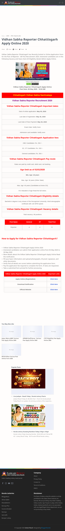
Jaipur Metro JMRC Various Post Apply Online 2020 (10, 339)
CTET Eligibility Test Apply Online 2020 (52, 339)
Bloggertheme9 (45, 528)
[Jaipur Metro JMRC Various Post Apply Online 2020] (11, 331)
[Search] (62, 2)
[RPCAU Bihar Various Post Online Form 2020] (11, 350)
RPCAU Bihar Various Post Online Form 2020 (10, 357)
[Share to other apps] (26, 49)
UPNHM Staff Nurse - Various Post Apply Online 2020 (32, 339)
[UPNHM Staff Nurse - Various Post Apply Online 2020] (32, 331)
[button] (59, 2)
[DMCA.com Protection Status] (32, 84)
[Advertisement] (32, 19)
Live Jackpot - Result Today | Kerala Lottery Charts (29, 396)
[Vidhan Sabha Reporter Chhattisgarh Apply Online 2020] (32, 71)
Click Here (54, 279)
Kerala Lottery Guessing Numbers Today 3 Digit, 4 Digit (31, 431)
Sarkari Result (29, 528)
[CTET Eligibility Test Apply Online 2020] (53, 331)
